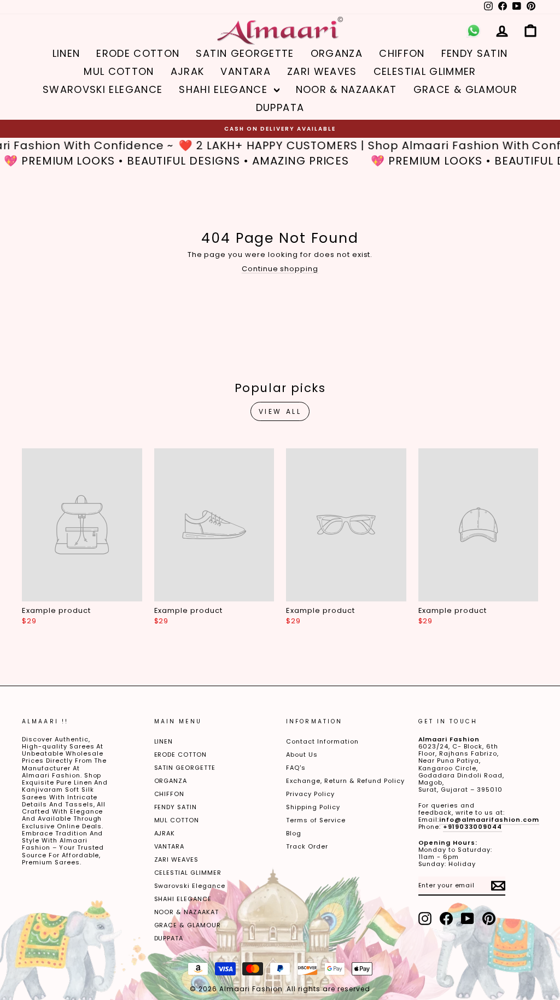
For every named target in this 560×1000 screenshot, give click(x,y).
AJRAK (188, 71)
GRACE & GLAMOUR (465, 89)
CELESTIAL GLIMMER (425, 71)
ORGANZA (337, 53)
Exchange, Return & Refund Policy (345, 780)
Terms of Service (316, 820)
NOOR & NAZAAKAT (346, 89)
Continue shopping (280, 269)
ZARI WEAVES (322, 71)
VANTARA (245, 71)
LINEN (66, 53)
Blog (293, 833)
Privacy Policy (310, 794)
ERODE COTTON (137, 53)
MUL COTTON (119, 71)
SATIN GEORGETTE (245, 53)
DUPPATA (280, 107)
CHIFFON (401, 53)
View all (280, 411)
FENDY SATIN (474, 53)
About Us (302, 754)
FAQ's (296, 767)
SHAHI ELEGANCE (225, 89)
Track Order (307, 846)
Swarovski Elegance (102, 89)
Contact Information (322, 741)
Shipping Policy (313, 807)
